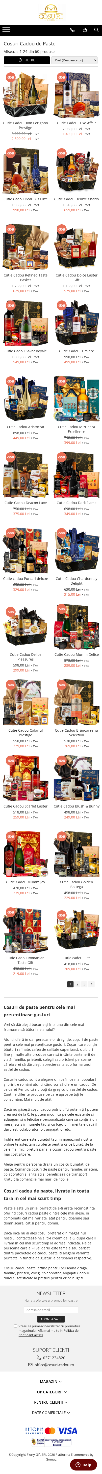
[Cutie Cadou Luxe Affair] (76, 95)
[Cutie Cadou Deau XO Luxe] (25, 170)
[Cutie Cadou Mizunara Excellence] (76, 399)
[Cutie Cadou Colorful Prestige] (25, 702)
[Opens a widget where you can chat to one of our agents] (83, 1465)
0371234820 (53, 1357)
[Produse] (6, 31)
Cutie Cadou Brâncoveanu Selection (76, 732)
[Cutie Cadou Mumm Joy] (25, 854)
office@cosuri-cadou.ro (54, 1364)
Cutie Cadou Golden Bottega (76, 884)
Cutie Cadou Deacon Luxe (25, 502)
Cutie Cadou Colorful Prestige (25, 732)
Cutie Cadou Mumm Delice (76, 654)
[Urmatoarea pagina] (91, 984)
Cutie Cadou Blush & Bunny (77, 806)
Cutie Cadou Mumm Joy (25, 882)
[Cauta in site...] (96, 30)
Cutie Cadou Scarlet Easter (25, 806)
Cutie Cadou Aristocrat (25, 426)
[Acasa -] (51, 12)
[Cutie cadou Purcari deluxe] (25, 550)
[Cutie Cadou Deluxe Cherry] (76, 170)
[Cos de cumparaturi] (84, 30)
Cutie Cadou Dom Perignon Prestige (25, 125)
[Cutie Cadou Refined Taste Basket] (25, 247)
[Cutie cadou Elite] (76, 930)
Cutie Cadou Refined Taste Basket (26, 277)
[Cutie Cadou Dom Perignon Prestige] (25, 95)
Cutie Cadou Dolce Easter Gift (77, 277)
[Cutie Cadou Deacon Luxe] (25, 474)
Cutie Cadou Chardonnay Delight (76, 581)
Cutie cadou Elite (77, 957)
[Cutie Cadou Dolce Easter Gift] (76, 247)
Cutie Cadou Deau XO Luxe (25, 199)
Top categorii (49, 1391)
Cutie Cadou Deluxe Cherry (76, 199)
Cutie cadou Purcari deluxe (25, 578)
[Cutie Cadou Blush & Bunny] (76, 778)
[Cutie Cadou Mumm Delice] (76, 626)
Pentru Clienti (49, 1402)
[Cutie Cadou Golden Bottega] (76, 854)
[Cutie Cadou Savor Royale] (25, 323)
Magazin (49, 1381)
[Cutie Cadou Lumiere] (76, 323)
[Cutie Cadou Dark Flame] (76, 474)
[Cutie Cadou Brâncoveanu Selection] (76, 702)
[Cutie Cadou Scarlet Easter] (25, 778)
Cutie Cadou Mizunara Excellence (76, 429)
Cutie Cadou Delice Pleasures (25, 657)
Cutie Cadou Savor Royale (25, 351)
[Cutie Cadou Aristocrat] (25, 399)
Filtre (29, 60)
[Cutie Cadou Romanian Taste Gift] (25, 930)
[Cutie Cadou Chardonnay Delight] (76, 550)
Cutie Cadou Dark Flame (77, 502)
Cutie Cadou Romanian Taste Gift (25, 960)
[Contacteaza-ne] (72, 30)
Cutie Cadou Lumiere (76, 351)
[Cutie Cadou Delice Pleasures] (25, 626)
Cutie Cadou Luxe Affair (76, 123)
